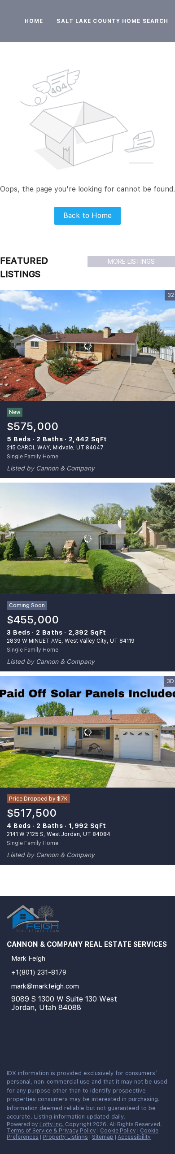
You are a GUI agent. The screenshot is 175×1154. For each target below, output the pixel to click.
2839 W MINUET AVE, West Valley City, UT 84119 (71, 641)
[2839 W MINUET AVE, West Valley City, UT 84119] (87, 539)
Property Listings (65, 1137)
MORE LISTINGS (131, 261)
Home (34, 21)
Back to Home (87, 215)
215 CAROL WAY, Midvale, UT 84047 (55, 447)
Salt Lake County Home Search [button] (112, 21)
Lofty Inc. (51, 1124)
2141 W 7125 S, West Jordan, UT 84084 (58, 834)
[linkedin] (11, 1042)
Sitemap (103, 1137)
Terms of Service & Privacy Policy (51, 1131)
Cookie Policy (118, 1131)
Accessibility (134, 1137)
